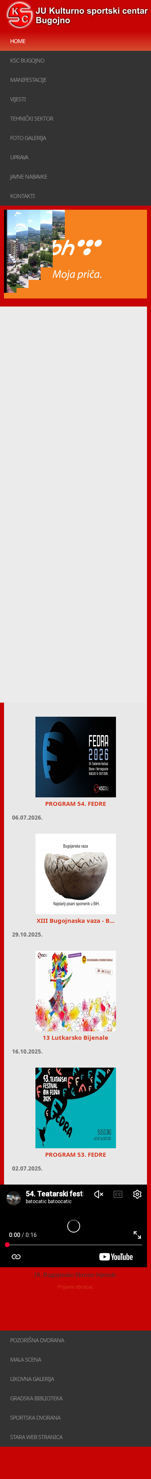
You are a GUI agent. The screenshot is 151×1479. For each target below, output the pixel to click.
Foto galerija (28, 138)
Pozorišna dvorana (37, 1340)
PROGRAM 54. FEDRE (75, 803)
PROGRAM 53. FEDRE (75, 1154)
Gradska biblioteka (36, 1398)
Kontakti (22, 196)
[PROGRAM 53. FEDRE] (75, 1108)
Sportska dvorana (35, 1417)
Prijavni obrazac (75, 1286)
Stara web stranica (36, 1437)
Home (17, 41)
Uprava (19, 157)
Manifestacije (28, 79)
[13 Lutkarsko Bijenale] (75, 991)
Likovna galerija (32, 1379)
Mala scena (25, 1359)
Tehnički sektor (31, 118)
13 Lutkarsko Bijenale (75, 1037)
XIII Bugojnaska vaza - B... (75, 920)
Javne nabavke (28, 176)
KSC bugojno (27, 60)
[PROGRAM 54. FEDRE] (75, 757)
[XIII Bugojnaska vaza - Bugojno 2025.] (75, 874)
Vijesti (18, 99)
